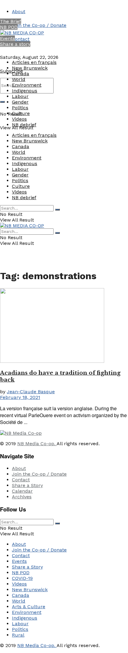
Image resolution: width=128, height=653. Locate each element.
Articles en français (34, 62)
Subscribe (11, 71)
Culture (21, 113)
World (18, 79)
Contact (20, 39)
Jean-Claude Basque (31, 391)
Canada (20, 73)
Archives (22, 497)
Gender (20, 102)
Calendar (22, 491)
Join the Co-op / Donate (39, 25)
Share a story (15, 44)
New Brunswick (30, 68)
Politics (20, 107)
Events (7, 38)
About (18, 11)
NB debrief (24, 124)
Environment (26, 85)
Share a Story (27, 485)
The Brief (10, 21)
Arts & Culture (28, 606)
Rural (18, 635)
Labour (20, 96)
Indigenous (24, 90)
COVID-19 (22, 578)
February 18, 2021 (20, 397)
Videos (19, 119)
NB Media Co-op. (37, 443)
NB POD (9, 27)
